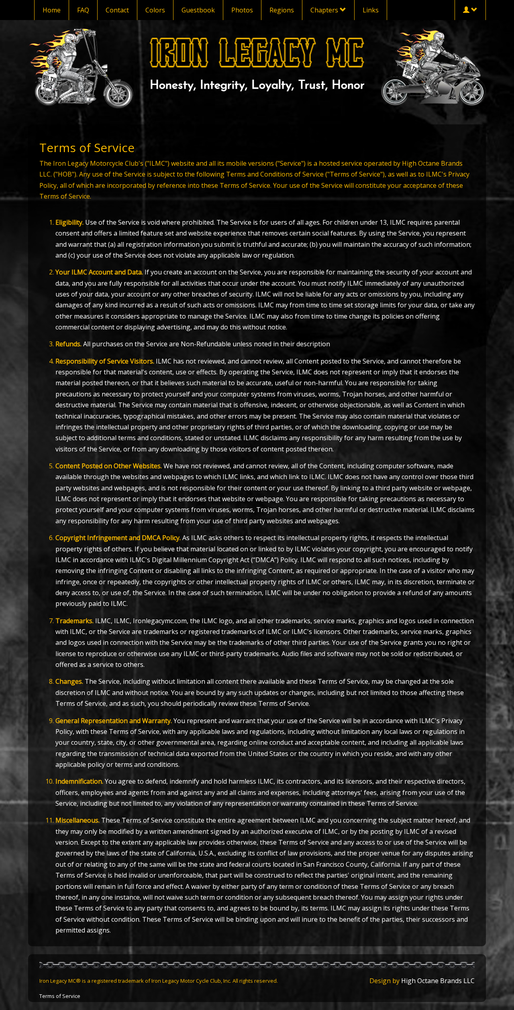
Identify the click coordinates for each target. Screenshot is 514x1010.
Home (52, 10)
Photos (242, 10)
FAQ (83, 10)
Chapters (325, 10)
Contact (117, 10)
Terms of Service (59, 996)
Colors (155, 10)
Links (371, 10)
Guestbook (198, 10)
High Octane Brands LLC (438, 980)
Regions (281, 10)
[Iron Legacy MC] (257, 52)
